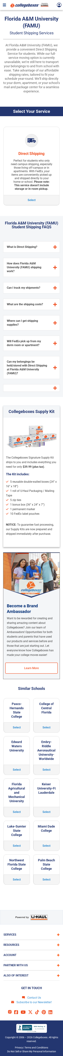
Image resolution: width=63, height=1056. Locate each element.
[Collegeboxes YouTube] (24, 1012)
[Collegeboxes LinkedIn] (51, 1012)
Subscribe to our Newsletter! (34, 1002)
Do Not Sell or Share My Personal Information (31, 1051)
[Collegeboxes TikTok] (38, 1012)
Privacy (19, 1047)
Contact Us (34, 997)
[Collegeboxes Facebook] (17, 1012)
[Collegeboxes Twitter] (31, 1012)
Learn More (31, 668)
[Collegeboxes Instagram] (11, 1012)
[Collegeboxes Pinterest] (45, 1012)
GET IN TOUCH (31, 988)
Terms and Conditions (36, 1047)
